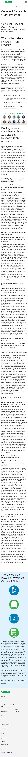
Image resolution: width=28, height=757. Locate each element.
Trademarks (3, 735)
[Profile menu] (21, 2)
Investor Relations (17, 710)
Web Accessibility (4, 744)
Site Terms (3, 738)
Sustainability (11, 704)
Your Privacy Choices (5, 752)
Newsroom (10, 708)
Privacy (2, 749)
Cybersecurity (4, 741)
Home (2, 733)
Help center (4, 715)
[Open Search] (18, 2)
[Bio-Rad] (5, 692)
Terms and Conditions (5, 746)
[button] (2, 6)
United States (5, 724)
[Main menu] (2, 2)
